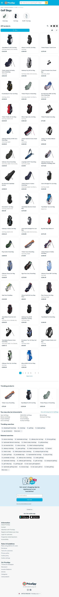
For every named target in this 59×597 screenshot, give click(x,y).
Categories (4, 574)
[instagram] (28, 590)
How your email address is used (24, 503)
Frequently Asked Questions (9, 537)
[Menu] (2, 3)
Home (2, 7)
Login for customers (6, 534)
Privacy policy (5, 553)
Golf (16, 7)
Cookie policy (5, 555)
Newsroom (4, 567)
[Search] (46, 2)
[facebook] (31, 590)
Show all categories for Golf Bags (49, 412)
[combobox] (32, 2)
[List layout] (54, 26)
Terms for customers (7, 550)
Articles (3, 572)
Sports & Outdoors (9, 7)
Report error (29, 376)
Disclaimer (4, 548)
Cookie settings (5, 558)
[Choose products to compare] (52, 30)
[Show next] (38, 373)
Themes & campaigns (7, 564)
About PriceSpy (5, 524)
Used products (5, 576)
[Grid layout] (51, 26)
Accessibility (4, 539)
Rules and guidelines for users (9, 546)
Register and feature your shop (10, 532)
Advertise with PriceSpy (8, 529)
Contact (3, 527)
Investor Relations (6, 569)
